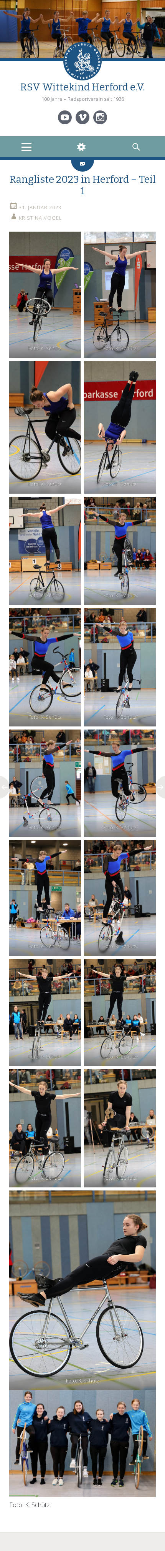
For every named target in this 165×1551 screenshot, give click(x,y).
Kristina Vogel (40, 217)
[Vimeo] (82, 117)
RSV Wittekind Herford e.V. (82, 87)
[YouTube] (65, 117)
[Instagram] (100, 117)
